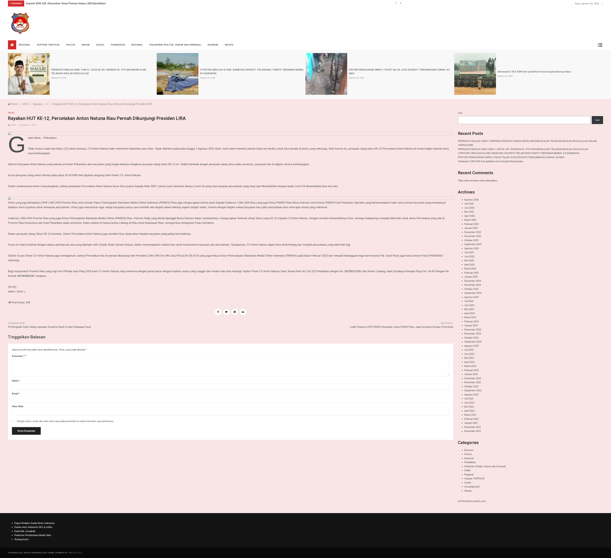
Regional (24, 45)
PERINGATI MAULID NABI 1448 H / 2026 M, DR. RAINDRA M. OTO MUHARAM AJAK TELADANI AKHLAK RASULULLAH (523, 149)
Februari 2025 (471, 272)
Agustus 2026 (471, 199)
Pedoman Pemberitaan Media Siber (32, 535)
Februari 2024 (471, 321)
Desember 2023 (472, 329)
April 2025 (469, 264)
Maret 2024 (470, 317)
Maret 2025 (470, 268)
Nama (16, 380)
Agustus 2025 (471, 248)
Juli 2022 (469, 398)
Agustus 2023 (471, 345)
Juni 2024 (469, 305)
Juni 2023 (469, 354)
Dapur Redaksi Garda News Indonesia (34, 523)
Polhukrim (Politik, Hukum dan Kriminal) (175, 45)
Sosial (100, 45)
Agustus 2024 (471, 297)
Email (16, 393)
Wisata (229, 45)
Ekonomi (213, 45)
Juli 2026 (469, 203)
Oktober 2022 (471, 386)
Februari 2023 (471, 370)
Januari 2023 (471, 374)
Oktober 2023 (471, 337)
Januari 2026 (471, 228)
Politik (70, 45)
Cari (460, 112)
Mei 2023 (469, 358)
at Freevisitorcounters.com (472, 501)
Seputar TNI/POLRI (48, 45)
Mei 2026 (469, 211)
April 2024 (469, 313)
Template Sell (75, 553)
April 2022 (469, 410)
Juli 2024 (469, 301)
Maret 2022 (470, 414)
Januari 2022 (471, 423)
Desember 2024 (472, 280)
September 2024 (472, 293)
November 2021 (472, 431)
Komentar (18, 356)
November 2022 (472, 382)
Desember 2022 (472, 378)
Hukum (86, 45)
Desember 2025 (472, 232)
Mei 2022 (469, 406)
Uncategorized (471, 486)
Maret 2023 (470, 366)
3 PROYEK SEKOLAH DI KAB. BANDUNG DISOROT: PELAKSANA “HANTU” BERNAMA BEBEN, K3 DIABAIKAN (518, 153)
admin (13, 125)
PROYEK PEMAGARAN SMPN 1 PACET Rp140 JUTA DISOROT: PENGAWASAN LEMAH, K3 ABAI (511, 157)
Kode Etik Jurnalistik (24, 531)
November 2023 (472, 333)
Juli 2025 (469, 252)
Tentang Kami (21, 539)
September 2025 (472, 244)
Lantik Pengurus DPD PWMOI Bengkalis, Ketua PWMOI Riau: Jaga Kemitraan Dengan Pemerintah (401, 327)
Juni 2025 (469, 256)
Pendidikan (118, 45)
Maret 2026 (470, 219)
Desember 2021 (472, 427)
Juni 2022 (469, 402)
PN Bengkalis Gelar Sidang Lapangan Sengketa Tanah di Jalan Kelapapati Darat (49, 327)
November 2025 (472, 236)
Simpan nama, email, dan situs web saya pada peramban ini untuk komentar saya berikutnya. (65, 421)
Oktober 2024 (471, 289)
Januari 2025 (471, 276)
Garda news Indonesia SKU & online (33, 527)
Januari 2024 (471, 325)
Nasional (137, 45)
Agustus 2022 (471, 394)
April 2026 (469, 216)
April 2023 (469, 362)
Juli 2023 (469, 349)
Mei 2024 (469, 309)
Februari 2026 (471, 224)
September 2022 (472, 390)
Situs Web (17, 406)
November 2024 (472, 284)
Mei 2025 (469, 260)
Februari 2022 (471, 419)
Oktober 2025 (471, 240)
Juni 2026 (469, 207)
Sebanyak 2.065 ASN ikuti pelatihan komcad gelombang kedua (534, 71)
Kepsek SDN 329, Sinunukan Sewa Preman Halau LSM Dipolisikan (66, 3)
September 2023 (472, 341)
